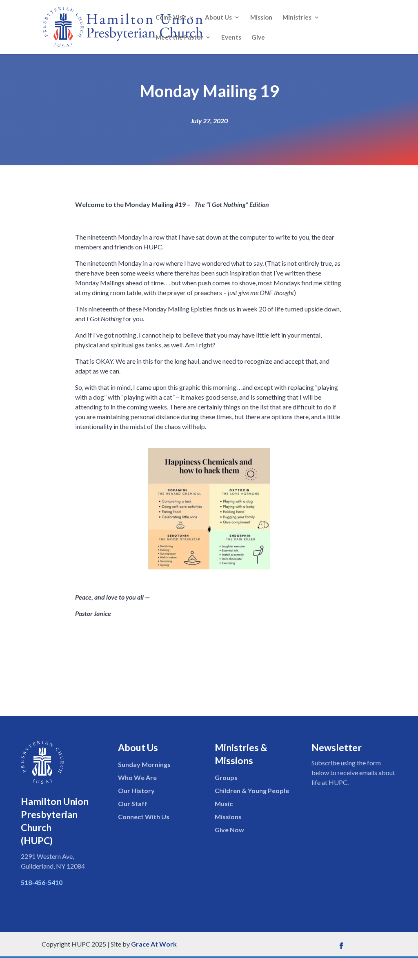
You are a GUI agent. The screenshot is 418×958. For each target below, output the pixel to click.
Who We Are (137, 777)
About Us (218, 17)
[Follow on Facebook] (341, 945)
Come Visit (171, 17)
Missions (228, 816)
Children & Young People (252, 790)
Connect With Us (143, 816)
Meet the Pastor (179, 37)
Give (258, 37)
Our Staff (132, 803)
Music (224, 803)
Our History (136, 790)
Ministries (296, 17)
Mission (261, 17)
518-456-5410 (41, 882)
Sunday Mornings (144, 764)
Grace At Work (154, 944)
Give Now (229, 830)
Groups (226, 777)
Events (231, 37)
